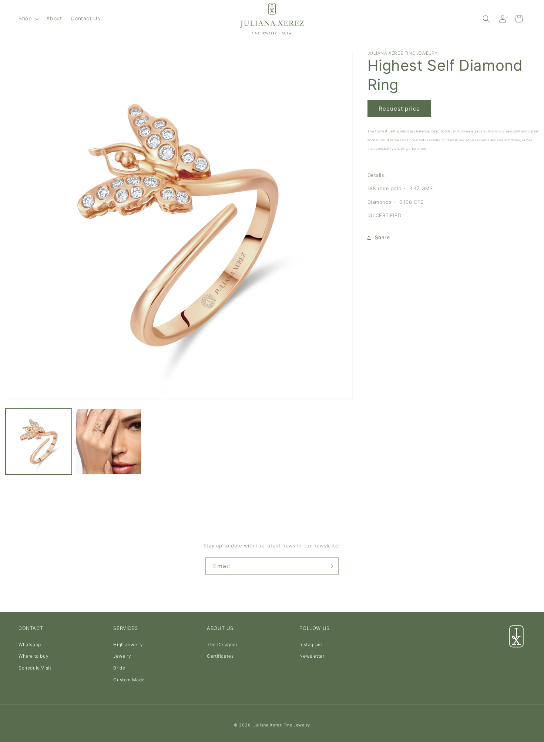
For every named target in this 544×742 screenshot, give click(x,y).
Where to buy (33, 656)
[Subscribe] (330, 566)
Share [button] (382, 237)
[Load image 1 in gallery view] (39, 442)
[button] (28, 18)
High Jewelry (128, 644)
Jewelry (122, 656)
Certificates (220, 656)
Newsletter (311, 656)
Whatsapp (30, 644)
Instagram (310, 644)
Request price (399, 108)
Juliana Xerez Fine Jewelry (281, 725)
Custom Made (129, 679)
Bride (119, 668)
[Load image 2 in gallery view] (108, 442)
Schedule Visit (35, 668)
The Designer (222, 644)
